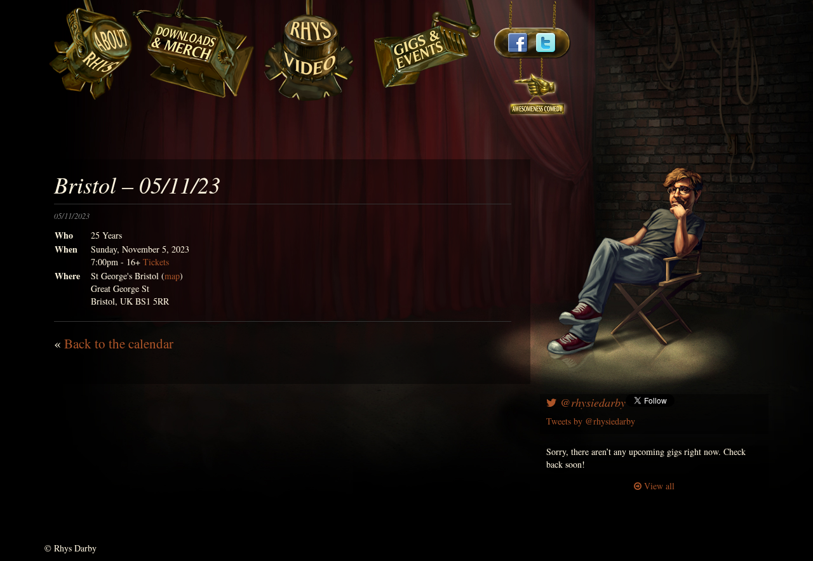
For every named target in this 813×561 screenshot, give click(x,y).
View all (658, 486)
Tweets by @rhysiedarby (590, 421)
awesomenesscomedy (538, 88)
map (172, 276)
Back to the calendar (118, 343)
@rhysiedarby (591, 402)
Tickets (156, 262)
